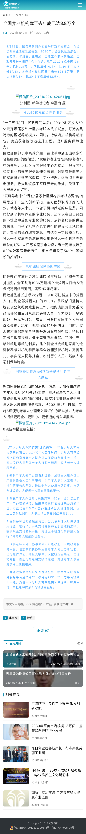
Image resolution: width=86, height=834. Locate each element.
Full (5, 32)
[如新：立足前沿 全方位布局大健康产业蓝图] (16, 798)
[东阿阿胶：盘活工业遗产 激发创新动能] (16, 710)
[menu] (80, 5)
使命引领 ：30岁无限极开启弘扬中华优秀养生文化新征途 (56, 772)
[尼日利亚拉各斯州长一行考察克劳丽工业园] (16, 754)
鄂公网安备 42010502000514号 (33, 827)
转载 (30, 617)
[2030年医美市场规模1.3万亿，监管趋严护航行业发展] (16, 732)
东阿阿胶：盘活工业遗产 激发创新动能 (55, 706)
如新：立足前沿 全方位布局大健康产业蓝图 (55, 795)
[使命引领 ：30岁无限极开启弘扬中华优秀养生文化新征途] (16, 776)
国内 (46, 32)
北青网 (13, 617)
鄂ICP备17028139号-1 (64, 827)
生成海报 (15, 643)
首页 (5, 15)
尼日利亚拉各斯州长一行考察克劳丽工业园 (56, 750)
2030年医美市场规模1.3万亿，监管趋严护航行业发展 (56, 728)
